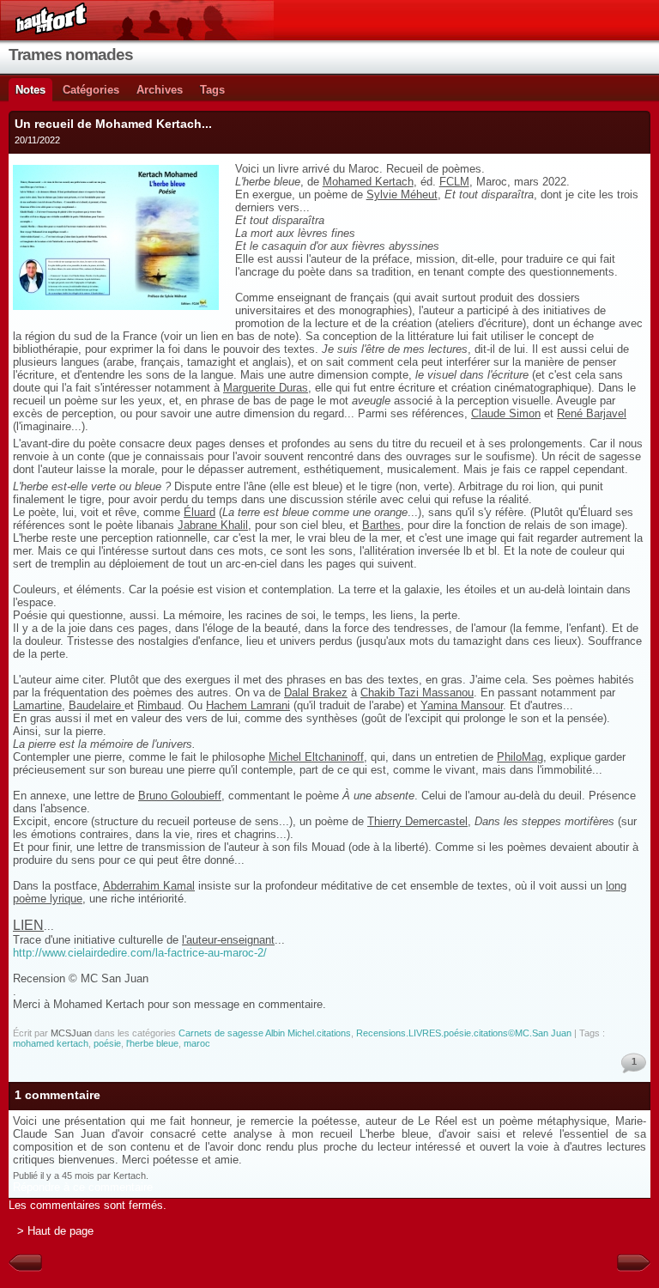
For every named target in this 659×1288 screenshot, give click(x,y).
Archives (159, 89)
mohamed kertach (50, 1043)
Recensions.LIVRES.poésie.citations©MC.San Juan (463, 1033)
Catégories (91, 89)
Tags (212, 89)
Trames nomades (71, 55)
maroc (197, 1043)
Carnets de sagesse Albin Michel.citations (264, 1033)
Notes (30, 89)
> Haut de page (55, 1230)
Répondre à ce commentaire (83, 1187)
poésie (107, 1043)
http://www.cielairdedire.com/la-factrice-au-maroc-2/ (140, 952)
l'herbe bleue (152, 1043)
